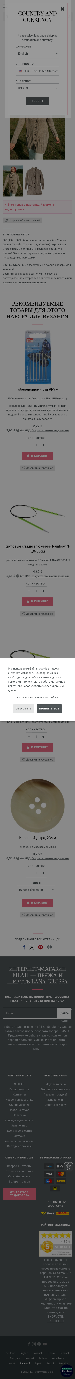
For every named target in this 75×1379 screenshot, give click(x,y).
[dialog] (37, 689)
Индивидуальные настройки (37, 697)
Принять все (49, 708)
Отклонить (23, 708)
